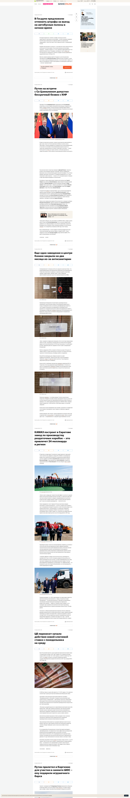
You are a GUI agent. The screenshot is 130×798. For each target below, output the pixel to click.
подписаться (67, 67)
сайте (63, 415)
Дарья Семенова (89, 12)
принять (126, 795)
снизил (55, 739)
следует (46, 657)
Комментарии (53, 77)
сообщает (45, 107)
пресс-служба (67, 461)
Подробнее (50, 795)
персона (82, 10)
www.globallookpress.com (58, 139)
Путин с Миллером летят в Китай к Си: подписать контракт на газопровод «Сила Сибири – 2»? (57, 215)
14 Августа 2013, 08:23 (38, 14)
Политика (42, 237)
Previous (81, 28)
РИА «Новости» (59, 787)
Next (94, 28)
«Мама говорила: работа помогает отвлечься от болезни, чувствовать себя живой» (87, 19)
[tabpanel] (87, 18)
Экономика (42, 748)
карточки (51, 358)
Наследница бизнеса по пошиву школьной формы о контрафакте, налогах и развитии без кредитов (86, 23)
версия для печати (69, 72)
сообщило (54, 310)
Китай (46, 237)
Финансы (48, 748)
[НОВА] (48, 4)
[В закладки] (76, 17)
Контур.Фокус (50, 415)
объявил (41, 226)
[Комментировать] (76, 14)
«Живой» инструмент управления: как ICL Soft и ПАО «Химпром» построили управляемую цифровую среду (87, 46)
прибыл (47, 190)
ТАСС (48, 149)
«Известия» (66, 51)
